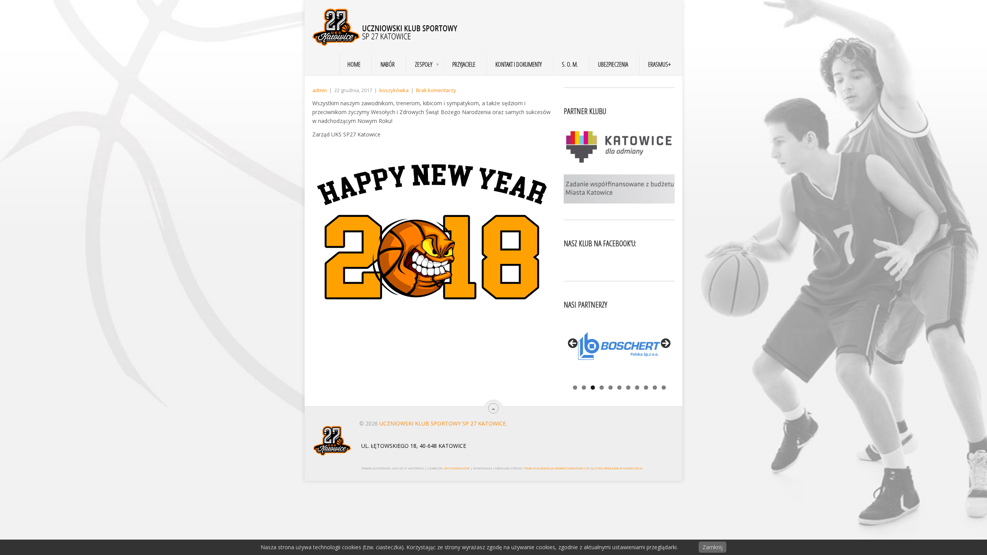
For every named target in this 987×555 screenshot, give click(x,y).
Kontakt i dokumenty (518, 64)
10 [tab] (655, 387)
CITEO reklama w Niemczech (618, 468)
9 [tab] (646, 387)
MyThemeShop (457, 468)
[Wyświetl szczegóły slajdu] (619, 346)
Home (353, 64)
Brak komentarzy (436, 90)
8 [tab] (637, 387)
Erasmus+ (659, 64)
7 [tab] (628, 387)
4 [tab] (602, 387)
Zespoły (423, 64)
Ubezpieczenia (613, 64)
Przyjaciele (463, 64)
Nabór (388, 64)
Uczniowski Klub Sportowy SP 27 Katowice (442, 423)
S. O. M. (570, 64)
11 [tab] (664, 387)
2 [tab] (584, 387)
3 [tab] (593, 387)
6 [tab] (619, 387)
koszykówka (394, 90)
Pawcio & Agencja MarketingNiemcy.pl (557, 468)
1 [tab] (575, 387)
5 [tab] (610, 387)
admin (319, 90)
